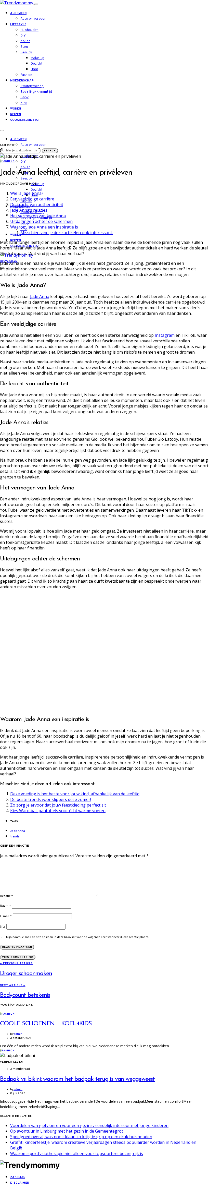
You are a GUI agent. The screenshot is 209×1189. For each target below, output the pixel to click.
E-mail (6, 916)
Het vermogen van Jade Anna (38, 216)
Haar (34, 69)
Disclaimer (19, 1183)
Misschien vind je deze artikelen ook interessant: (66, 232)
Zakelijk (17, 1177)
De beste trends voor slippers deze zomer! (50, 799)
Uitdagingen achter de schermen (41, 221)
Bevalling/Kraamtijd (36, 92)
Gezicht (37, 64)
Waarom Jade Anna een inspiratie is (44, 227)
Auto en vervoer (33, 19)
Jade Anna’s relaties (28, 210)
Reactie (6, 896)
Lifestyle (18, 24)
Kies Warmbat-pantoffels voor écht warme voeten (58, 810)
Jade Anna (39, 296)
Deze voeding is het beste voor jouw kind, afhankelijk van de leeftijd (74, 794)
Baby (24, 97)
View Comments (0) (17, 957)
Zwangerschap (32, 86)
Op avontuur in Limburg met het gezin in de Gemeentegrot (66, 1131)
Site (2, 927)
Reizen (15, 114)
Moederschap (22, 81)
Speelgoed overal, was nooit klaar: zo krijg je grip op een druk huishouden (81, 1136)
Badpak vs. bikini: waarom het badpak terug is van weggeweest (77, 1079)
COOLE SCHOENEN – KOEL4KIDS (46, 1024)
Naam (5, 906)
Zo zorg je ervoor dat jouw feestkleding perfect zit (58, 805)
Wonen (15, 109)
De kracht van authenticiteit (36, 204)
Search (50, 150)
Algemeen (18, 13)
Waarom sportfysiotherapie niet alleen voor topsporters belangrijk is (76, 1153)
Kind (23, 103)
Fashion (26, 75)
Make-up (37, 58)
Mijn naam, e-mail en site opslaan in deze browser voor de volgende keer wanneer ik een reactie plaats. (77, 937)
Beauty (26, 52)
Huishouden (29, 30)
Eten (24, 47)
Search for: (7, 145)
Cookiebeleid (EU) (24, 120)
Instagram (165, 335)
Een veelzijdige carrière (32, 199)
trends (14, 837)
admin (18, 1034)
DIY (23, 35)
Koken (25, 41)
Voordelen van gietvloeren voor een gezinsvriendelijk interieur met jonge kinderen (89, 1125)
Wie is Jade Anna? (26, 193)
